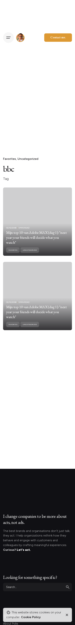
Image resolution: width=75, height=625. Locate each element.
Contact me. (58, 37)
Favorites (9, 159)
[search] (67, 587)
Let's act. (24, 550)
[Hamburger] (8, 37)
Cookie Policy (31, 617)
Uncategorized (28, 159)
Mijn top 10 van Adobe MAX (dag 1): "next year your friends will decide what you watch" (36, 237)
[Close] (67, 615)
